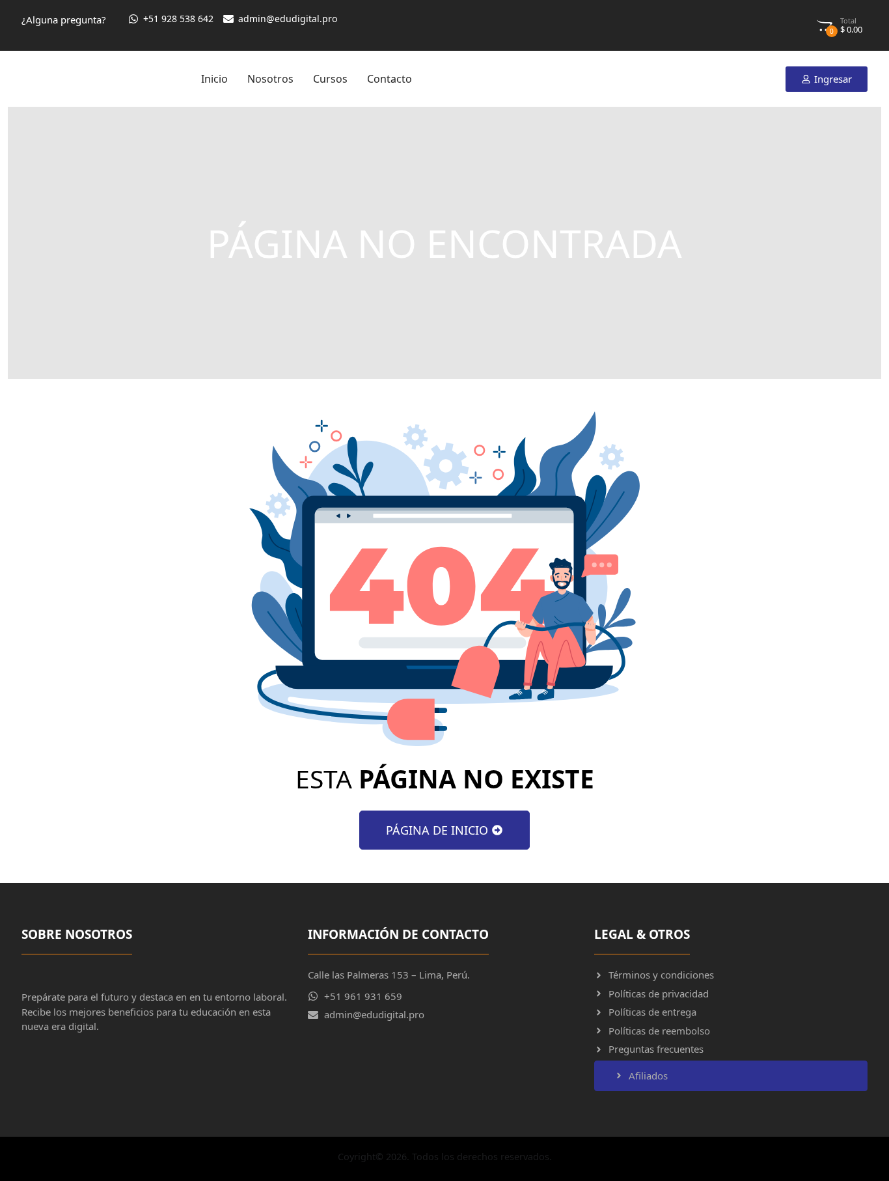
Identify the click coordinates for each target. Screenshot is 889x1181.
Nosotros (270, 79)
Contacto (389, 79)
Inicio (214, 79)
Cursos (330, 79)
